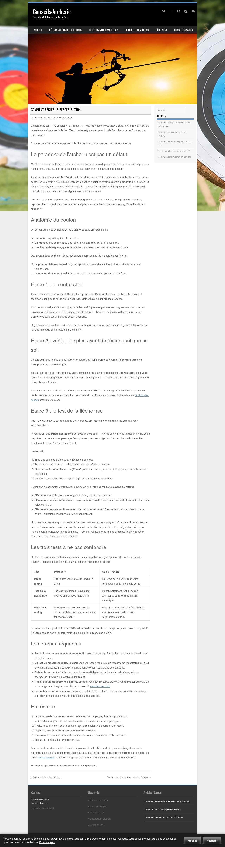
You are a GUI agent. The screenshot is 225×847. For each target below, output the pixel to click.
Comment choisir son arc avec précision (129, 777)
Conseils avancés (183, 30)
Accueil (38, 30)
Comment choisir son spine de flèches (163, 809)
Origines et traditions (137, 30)
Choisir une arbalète (98, 800)
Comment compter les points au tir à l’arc (164, 817)
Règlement (161, 30)
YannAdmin (66, 117)
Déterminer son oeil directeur (65, 30)
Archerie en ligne (96, 824)
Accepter (212, 840)
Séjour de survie (96, 812)
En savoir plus (47, 842)
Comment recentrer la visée (45, 777)
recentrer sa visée (100, 686)
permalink (91, 765)
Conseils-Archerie (52, 11)
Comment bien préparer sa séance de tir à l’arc (167, 801)
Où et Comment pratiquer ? (103, 30)
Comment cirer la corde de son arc (174, 156)
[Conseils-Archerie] (112, 53)
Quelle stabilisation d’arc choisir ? (174, 150)
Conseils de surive (97, 806)
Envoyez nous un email (43, 807)
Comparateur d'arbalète (99, 818)
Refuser (192, 840)
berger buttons (46, 757)
